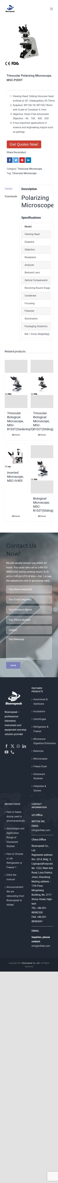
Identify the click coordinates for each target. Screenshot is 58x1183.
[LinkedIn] (24, 746)
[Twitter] (12, 746)
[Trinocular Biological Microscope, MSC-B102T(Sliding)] (42, 384)
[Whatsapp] (18, 746)
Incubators (39, 711)
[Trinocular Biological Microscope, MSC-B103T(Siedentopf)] (16, 384)
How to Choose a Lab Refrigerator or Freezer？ (14, 860)
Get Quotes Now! (24, 144)
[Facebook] (6, 746)
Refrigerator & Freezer (40, 729)
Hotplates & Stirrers (39, 788)
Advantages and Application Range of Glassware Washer (15, 837)
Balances (38, 751)
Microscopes (40, 758)
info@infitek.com (41, 830)
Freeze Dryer (40, 766)
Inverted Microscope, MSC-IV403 (15, 476)
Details (17, 435)
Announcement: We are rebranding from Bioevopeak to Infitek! (15, 896)
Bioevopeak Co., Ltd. (31, 963)
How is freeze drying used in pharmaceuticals (15, 816)
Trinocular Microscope (30, 168)
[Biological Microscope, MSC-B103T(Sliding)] (42, 469)
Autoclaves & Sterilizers (40, 701)
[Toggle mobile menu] (51, 8)
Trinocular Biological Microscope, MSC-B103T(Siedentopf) (20, 421)
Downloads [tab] (11, 196)
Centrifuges (39, 719)
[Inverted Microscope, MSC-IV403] (16, 456)
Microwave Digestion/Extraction (42, 741)
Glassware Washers (39, 776)
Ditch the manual (11, 877)
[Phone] (12, 752)
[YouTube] (6, 752)
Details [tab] (8, 188)
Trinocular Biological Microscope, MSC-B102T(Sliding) (43, 421)
